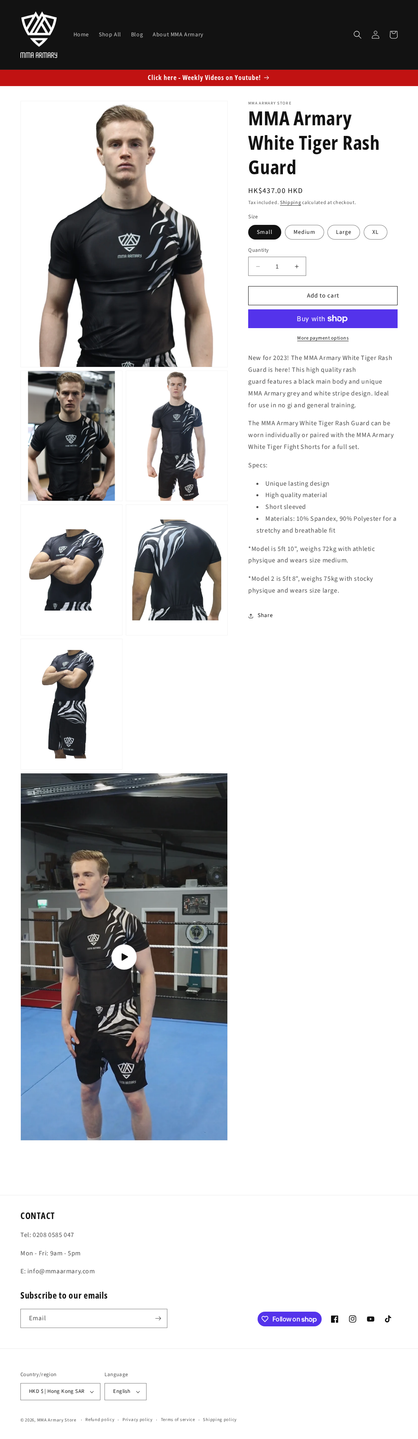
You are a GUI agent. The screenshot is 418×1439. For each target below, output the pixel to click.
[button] (358, 35)
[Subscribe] (158, 1318)
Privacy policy (137, 1420)
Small (265, 232)
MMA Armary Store (56, 1420)
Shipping (290, 202)
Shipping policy (220, 1420)
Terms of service (178, 1420)
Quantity (258, 250)
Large (343, 232)
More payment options (323, 338)
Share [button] (265, 615)
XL (375, 232)
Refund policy (99, 1420)
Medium (304, 232)
